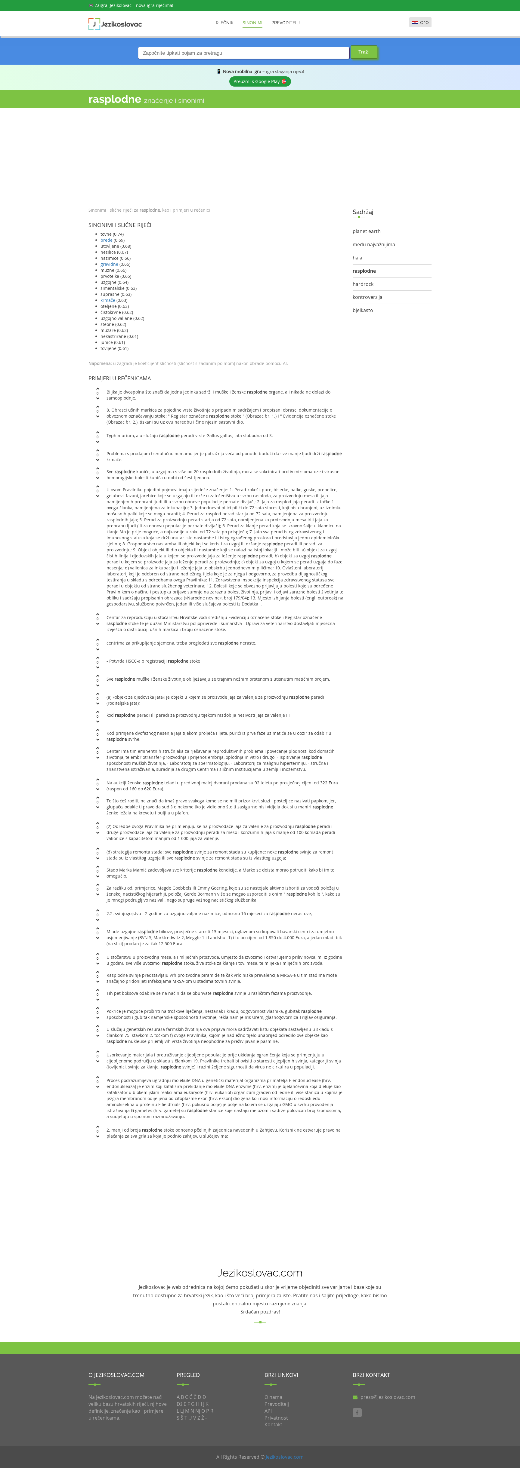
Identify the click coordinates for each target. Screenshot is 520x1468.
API (268, 1411)
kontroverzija (367, 297)
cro (424, 22)
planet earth (367, 231)
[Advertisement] (216, 156)
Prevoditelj (285, 22)
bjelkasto (363, 310)
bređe (107, 240)
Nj (197, 1411)
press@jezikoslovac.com (388, 1397)
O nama (273, 1397)
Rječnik (225, 22)
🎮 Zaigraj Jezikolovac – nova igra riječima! (130, 5)
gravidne (109, 264)
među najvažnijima (374, 244)
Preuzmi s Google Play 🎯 (260, 81)
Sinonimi (252, 22)
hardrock (363, 284)
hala (357, 257)
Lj (182, 1411)
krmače (108, 300)
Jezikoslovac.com (285, 1457)
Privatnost (276, 1417)
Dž (179, 1404)
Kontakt (273, 1424)
